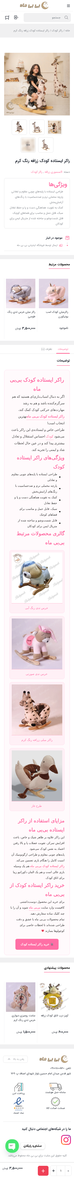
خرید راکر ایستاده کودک (35, 944)
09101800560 (57, 1068)
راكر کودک (57, 30)
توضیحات (63, 349)
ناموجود (57, 320)
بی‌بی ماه (34, 907)
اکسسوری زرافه (53, 172)
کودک (49, 436)
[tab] (63, 349)
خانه (67, 30)
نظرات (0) (46, 349)
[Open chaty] (12, 1146)
